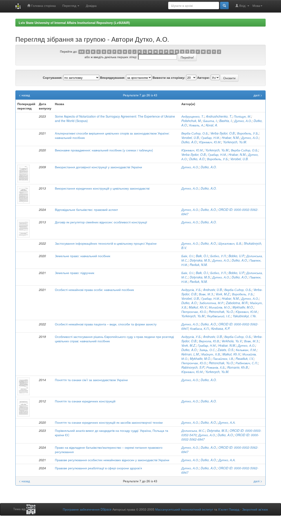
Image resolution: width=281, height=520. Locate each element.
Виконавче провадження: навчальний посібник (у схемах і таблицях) (104, 150)
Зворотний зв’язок (255, 509)
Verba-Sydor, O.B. (222, 133)
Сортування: (52, 77)
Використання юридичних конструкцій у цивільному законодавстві (102, 188)
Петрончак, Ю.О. (194, 311)
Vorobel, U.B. (190, 137)
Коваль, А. (196, 125)
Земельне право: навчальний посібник (82, 256)
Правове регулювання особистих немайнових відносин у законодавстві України (112, 460)
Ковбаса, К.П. (199, 328)
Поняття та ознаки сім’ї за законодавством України (91, 380)
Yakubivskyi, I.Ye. (245, 316)
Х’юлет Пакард (228, 509)
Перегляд (69, 5)
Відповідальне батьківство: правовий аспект (86, 209)
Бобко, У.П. (218, 256)
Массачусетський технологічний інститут (184, 509)
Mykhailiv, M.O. (243, 307)
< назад (24, 95)
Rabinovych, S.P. (193, 367)
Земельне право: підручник (74, 273)
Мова (256, 5)
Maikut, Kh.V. (198, 307)
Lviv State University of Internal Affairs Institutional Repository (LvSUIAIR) (74, 22)
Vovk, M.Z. (223, 294)
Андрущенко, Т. (192, 116)
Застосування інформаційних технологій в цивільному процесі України (106, 243)
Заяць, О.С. (207, 350)
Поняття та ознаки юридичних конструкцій (85, 401)
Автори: (203, 77)
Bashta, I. (225, 120)
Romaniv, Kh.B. (238, 367)
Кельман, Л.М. (246, 350)
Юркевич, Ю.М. (210, 142)
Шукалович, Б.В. (230, 243)
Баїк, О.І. (187, 256)
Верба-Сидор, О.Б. (195, 133)
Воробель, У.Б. (248, 133)
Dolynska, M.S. (200, 260)
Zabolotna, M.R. (237, 303)
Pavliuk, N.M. (199, 264)
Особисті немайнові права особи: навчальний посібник (94, 289)
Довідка (91, 5)
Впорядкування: (112, 77)
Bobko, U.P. (237, 256)
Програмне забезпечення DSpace (87, 509)
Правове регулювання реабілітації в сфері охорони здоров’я (98, 468)
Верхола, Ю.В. (209, 341)
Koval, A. (212, 125)
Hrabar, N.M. (231, 137)
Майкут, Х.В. (211, 354)
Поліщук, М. (242, 116)
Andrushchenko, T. (219, 116)
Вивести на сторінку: (169, 77)
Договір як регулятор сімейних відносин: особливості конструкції (101, 222)
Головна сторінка (43, 5)
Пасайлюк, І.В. (223, 358)
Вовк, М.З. (206, 294)
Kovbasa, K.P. (220, 328)
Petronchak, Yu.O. (221, 311)
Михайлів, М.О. (220, 307)
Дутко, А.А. (227, 422)
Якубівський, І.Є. (219, 316)
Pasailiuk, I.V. (245, 358)
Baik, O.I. (202, 256)
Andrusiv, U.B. (213, 289)
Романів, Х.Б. (215, 367)
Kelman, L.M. (190, 354)
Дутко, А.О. (243, 120)
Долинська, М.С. (193, 430)
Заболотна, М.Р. (211, 303)
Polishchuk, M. (191, 120)
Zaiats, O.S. (226, 350)
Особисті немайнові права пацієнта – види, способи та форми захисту (106, 324)
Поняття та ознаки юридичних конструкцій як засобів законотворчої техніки (109, 422)
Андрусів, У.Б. (191, 289)
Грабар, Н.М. (210, 137)
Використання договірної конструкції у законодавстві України (98, 167)
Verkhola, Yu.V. (232, 341)
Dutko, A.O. (189, 142)
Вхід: (242, 5)
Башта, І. (210, 120)
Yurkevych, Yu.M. (235, 142)
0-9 (81, 51)
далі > (258, 95)
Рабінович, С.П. (247, 363)
